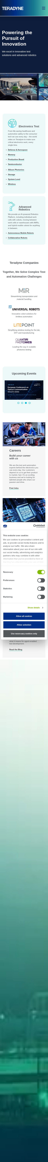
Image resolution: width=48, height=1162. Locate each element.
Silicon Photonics (16, 170)
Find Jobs (14, 488)
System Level (14, 179)
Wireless (12, 184)
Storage (11, 174)
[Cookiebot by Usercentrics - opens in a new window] (34, 526)
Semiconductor (15, 164)
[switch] (41, 580)
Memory (11, 155)
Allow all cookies (24, 616)
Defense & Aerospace (17, 150)
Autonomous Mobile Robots (21, 233)
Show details (34, 607)
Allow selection (24, 625)
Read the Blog (15, 649)
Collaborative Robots (17, 238)
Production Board (16, 159)
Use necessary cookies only (24, 633)
